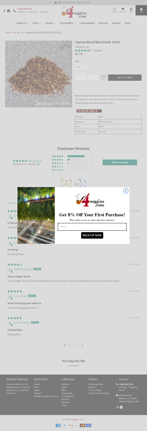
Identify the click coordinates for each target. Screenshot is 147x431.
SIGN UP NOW (92, 235)
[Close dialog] (125, 190)
